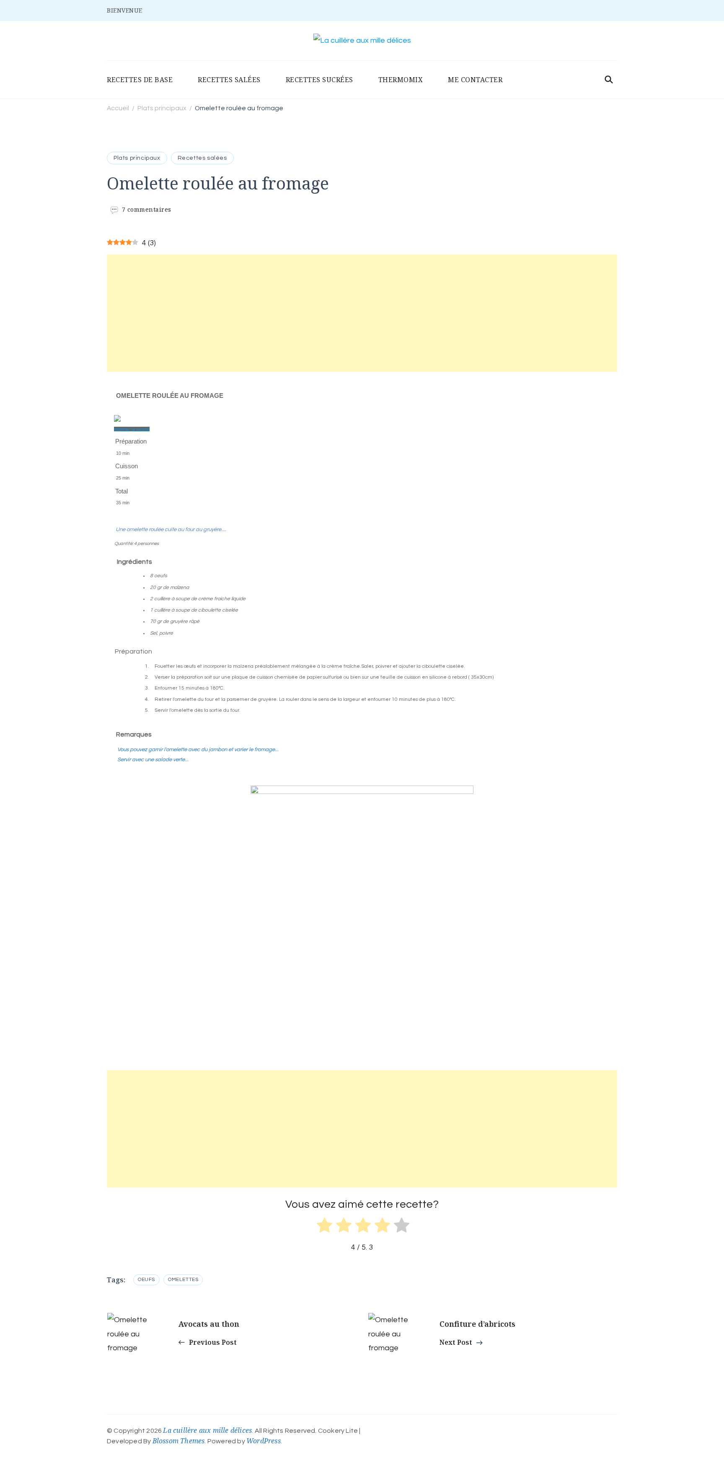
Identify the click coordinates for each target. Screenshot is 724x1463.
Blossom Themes (179, 1440)
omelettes (183, 1279)
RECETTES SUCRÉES (319, 79)
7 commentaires (146, 209)
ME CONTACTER (475, 79)
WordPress (263, 1440)
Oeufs (146, 1279)
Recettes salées (202, 158)
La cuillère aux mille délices (207, 1430)
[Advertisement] (362, 313)
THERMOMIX (400, 79)
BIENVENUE (124, 10)
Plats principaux (137, 158)
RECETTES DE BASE (140, 79)
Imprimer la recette (132, 429)
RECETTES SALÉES (229, 79)
